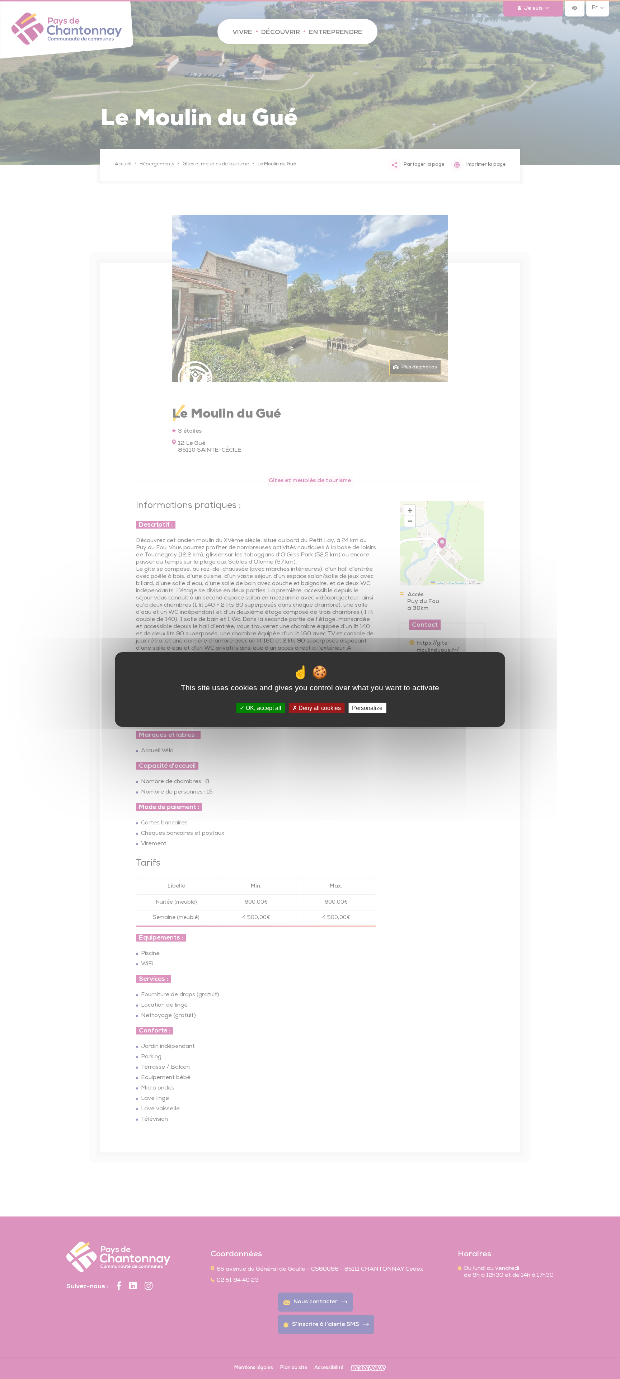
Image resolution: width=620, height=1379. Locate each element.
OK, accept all (262, 708)
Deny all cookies (319, 708)
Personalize (367, 708)
